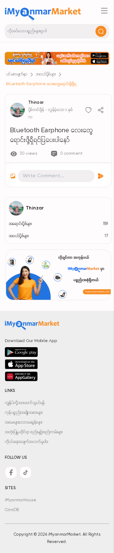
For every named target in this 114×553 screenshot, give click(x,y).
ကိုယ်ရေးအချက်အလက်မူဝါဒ (26, 441)
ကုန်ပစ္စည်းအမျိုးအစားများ (24, 412)
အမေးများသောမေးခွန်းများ (23, 422)
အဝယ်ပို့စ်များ (46, 74)
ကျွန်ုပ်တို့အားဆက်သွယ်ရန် (25, 403)
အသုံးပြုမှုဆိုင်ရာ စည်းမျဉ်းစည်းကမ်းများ (34, 432)
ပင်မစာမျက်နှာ (16, 74)
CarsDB (12, 510)
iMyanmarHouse (20, 500)
